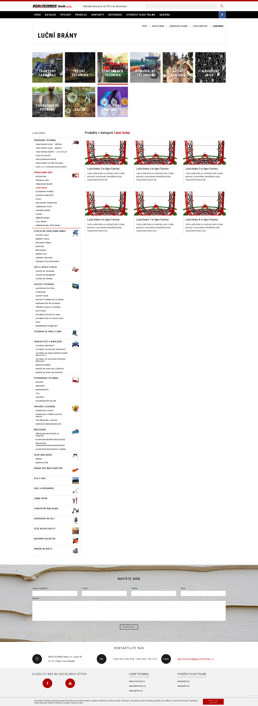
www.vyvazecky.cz (137, 681)
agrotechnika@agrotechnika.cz (195, 659)
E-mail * (85, 588)
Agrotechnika (158, 26)
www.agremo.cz (136, 690)
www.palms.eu (183, 681)
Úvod (144, 26)
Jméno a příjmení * (40, 588)
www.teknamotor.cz (137, 686)
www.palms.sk (183, 686)
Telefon (134, 588)
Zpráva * (36, 598)
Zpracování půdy (200, 26)
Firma (183, 588)
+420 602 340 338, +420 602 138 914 (135, 659)
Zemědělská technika (178, 26)
